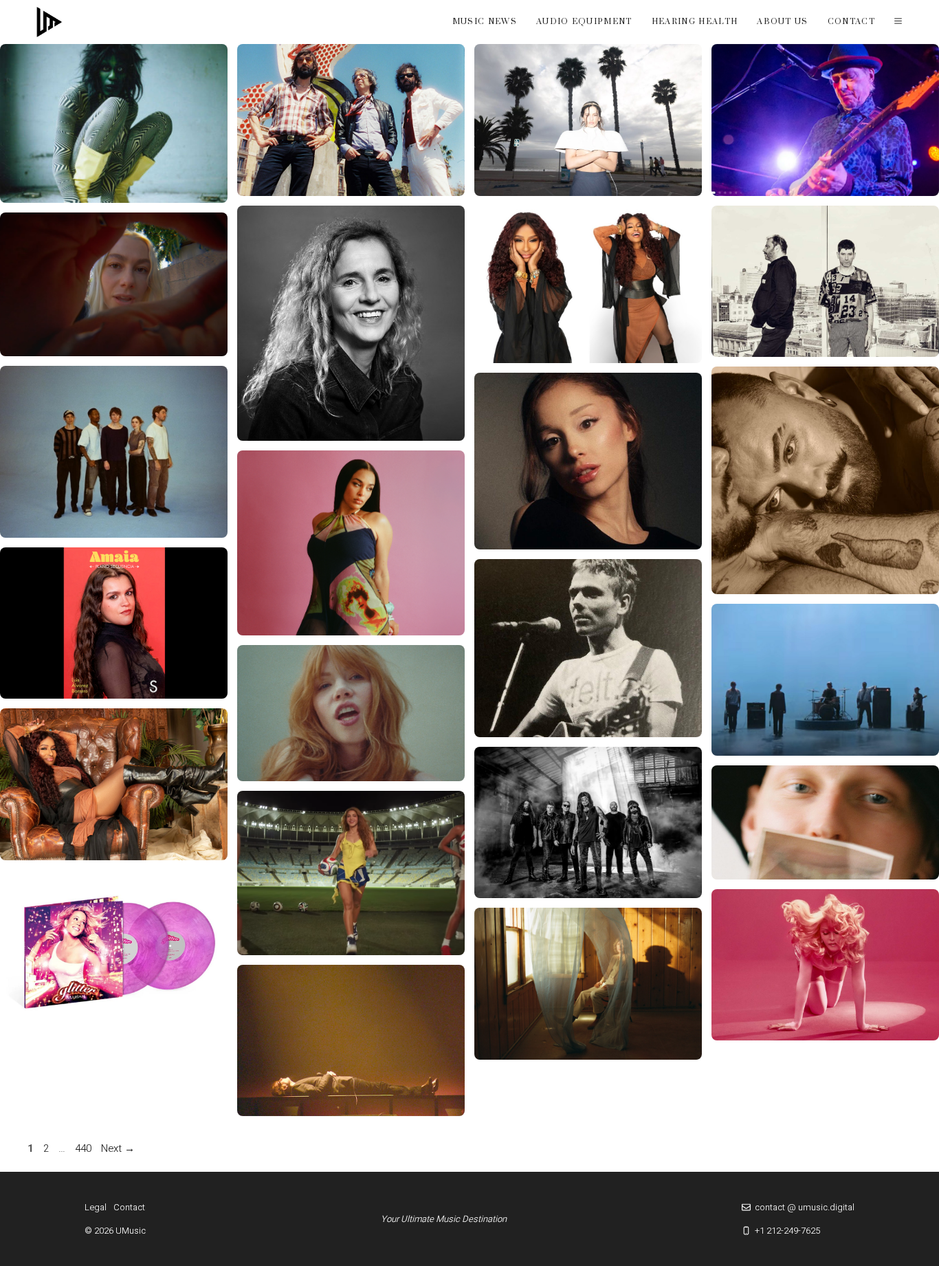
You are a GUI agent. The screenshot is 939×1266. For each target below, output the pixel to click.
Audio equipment (584, 22)
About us (782, 22)
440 (84, 1148)
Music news (484, 22)
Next (118, 1148)
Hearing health (695, 22)
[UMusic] (49, 22)
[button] (898, 22)
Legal (96, 1207)
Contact (851, 22)
